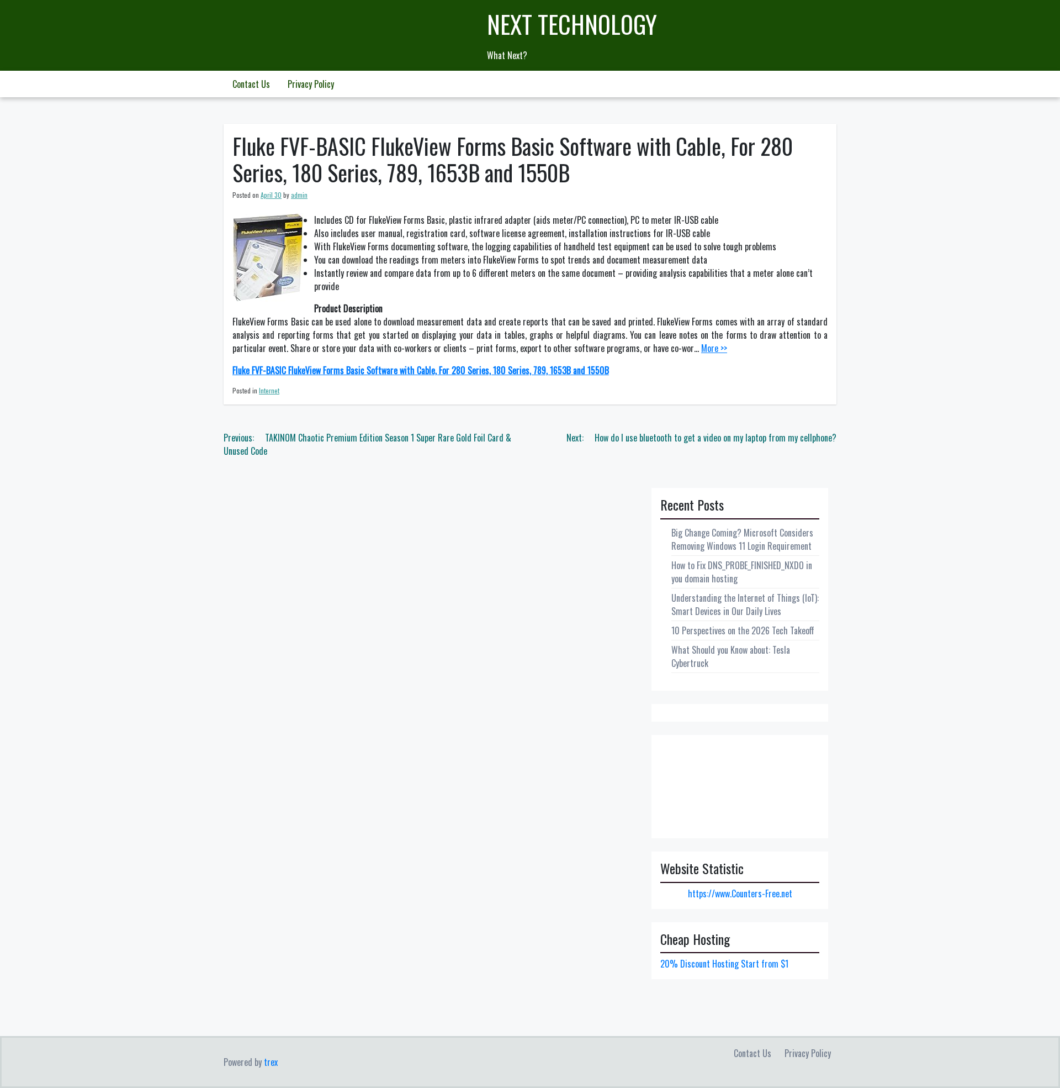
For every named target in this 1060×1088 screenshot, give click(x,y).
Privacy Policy (311, 84)
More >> (714, 348)
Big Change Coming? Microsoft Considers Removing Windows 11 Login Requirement (742, 539)
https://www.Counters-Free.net (740, 893)
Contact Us (251, 84)
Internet (269, 390)
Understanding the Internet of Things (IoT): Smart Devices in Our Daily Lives (745, 604)
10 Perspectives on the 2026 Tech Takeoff (742, 630)
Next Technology (572, 24)
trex (271, 1062)
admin (299, 194)
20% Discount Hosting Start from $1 (724, 963)
